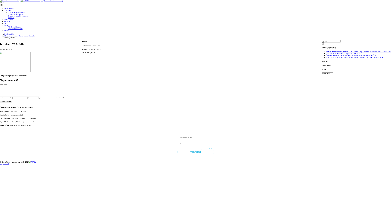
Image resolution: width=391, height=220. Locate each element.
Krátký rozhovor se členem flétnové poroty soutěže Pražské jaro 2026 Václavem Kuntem (354, 57)
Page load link (4, 164)
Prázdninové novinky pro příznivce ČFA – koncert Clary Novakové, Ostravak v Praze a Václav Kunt (358, 52)
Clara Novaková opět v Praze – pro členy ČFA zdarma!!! (344, 53)
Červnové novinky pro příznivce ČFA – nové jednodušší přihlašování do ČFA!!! (352, 55)
